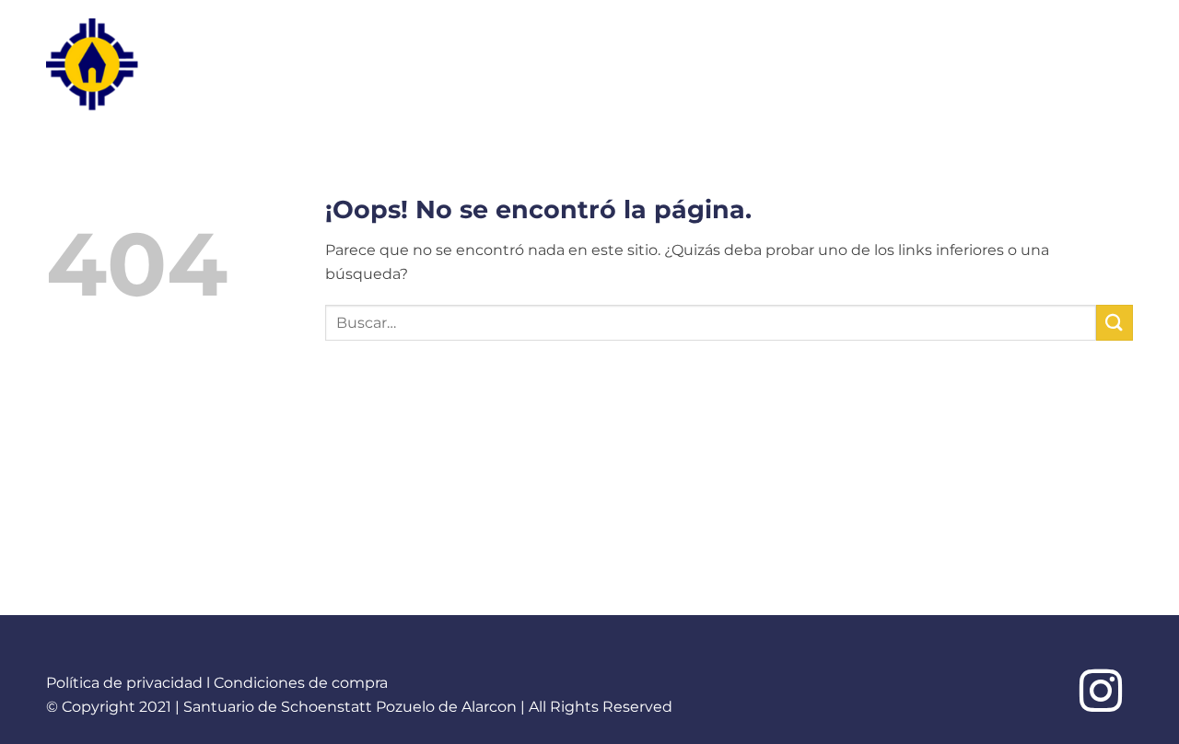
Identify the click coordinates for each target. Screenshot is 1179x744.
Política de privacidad (124, 683)
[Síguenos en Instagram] (1101, 694)
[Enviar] (1114, 323)
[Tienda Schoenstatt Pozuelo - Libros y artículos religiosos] (128, 64)
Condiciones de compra (301, 683)
